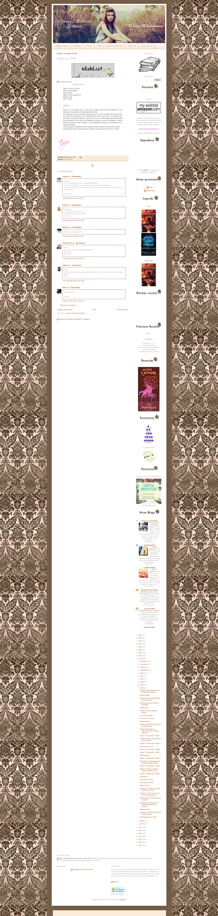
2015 (140, 833)
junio (142, 679)
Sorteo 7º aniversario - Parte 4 (150, 752)
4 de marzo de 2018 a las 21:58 (73, 281)
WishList (132, 46)
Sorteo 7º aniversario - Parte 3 (150, 758)
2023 (140, 644)
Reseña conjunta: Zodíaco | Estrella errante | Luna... (149, 770)
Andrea (65, 176)
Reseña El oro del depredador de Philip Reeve (150, 699)
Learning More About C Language (149, 610)
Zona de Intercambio (114, 46)
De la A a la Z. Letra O (147, 718)
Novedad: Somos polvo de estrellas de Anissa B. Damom (149, 804)
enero (142, 824)
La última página (149, 567)
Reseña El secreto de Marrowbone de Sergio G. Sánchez (149, 731)
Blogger (122, 900)
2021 (140, 650)
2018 (140, 659)
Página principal (61, 46)
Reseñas (89, 46)
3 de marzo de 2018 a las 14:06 (73, 236)
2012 (140, 842)
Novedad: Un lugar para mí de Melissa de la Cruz (150, 789)
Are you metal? (149, 609)
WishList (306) (145, 755)
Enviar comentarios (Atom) (75, 313)
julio (141, 676)
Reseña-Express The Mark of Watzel (154, 524)
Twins (64, 287)
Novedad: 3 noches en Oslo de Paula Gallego (150, 813)
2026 (140, 635)
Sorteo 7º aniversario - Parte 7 (150, 736)
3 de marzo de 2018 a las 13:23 (73, 198)
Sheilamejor (151, 191)
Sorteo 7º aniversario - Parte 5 (150, 749)
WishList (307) (145, 721)
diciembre (143, 661)
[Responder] (76, 176)
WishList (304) (145, 809)
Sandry (65, 205)
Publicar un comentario (68, 305)
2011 (140, 845)
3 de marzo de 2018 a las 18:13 (73, 258)
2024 (140, 641)
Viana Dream (67, 243)
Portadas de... (144, 708)
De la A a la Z (147, 46)
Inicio (94, 310)
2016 (140, 830)
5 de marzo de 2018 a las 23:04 (73, 301)
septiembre (144, 670)
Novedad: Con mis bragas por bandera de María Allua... (150, 762)
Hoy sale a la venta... (147, 715)
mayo (142, 682)
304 (65, 159)
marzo (142, 688)
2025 (140, 638)
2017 (140, 827)
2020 (140, 653)
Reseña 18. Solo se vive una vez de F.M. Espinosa (149, 794)
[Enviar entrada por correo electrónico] (80, 157)
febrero (142, 821)
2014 (140, 836)
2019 (140, 656)
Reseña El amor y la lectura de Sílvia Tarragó (150, 739)
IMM (99, 46)
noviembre (144, 664)
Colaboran (77, 46)
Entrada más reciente (64, 310)
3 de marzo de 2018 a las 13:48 (73, 220)
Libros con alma (149, 627)
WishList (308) (145, 695)
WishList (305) (145, 785)
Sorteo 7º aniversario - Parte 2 (150, 766)
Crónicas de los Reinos (149, 521)
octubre (143, 667)
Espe (151, 187)
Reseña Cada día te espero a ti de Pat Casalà (150, 725)
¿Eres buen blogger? (117, 894)
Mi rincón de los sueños (149, 590)
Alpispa (65, 265)
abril (142, 685)
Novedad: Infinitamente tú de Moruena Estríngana (149, 691)
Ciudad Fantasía (149, 545)
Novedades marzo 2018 (148, 817)
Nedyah (65, 227)
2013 (140, 839)
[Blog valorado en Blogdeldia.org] (118, 890)
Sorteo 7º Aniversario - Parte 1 (150, 774)
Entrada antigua (122, 310)
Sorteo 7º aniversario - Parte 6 (150, 743)
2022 (140, 647)
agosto (142, 673)
